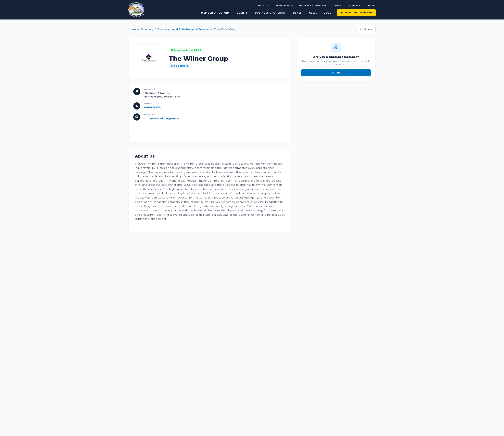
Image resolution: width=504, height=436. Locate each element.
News (313, 13)
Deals (297, 13)
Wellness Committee (312, 5)
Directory (147, 29)
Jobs (328, 13)
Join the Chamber (358, 12)
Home (132, 29)
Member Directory (215, 13)
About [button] (262, 5)
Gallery (338, 5)
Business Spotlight (270, 13)
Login (370, 5)
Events (242, 13)
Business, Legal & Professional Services (183, 29)
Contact (355, 5)
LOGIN (336, 72)
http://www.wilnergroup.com (163, 118)
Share (368, 29)
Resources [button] (283, 5)
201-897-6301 (152, 107)
